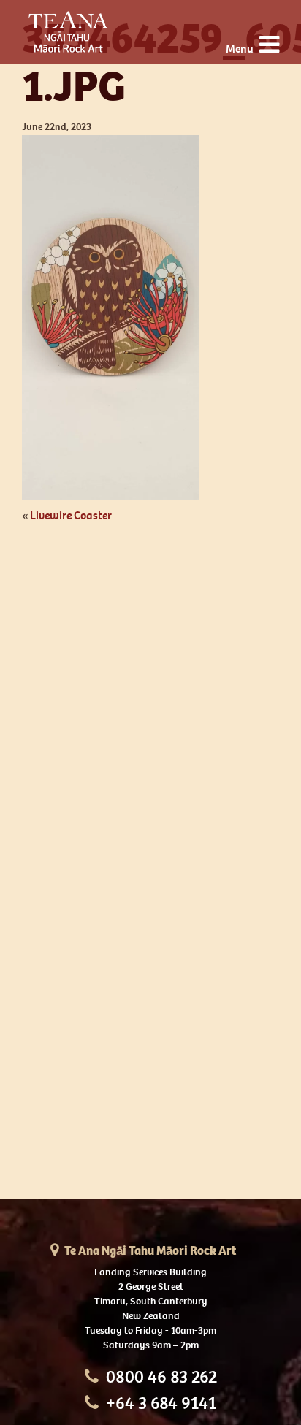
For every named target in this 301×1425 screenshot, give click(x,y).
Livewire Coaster (71, 515)
